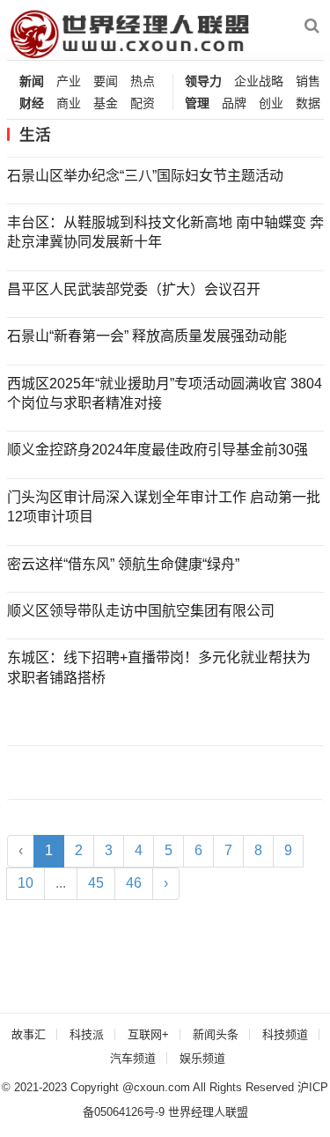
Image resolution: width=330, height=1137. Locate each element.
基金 (105, 103)
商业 (68, 103)
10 (25, 882)
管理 (197, 103)
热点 (142, 81)
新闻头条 (215, 1034)
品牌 (234, 103)
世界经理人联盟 (208, 1112)
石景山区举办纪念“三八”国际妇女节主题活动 (145, 175)
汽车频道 (133, 1058)
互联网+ (148, 1034)
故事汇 (28, 1034)
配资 (142, 103)
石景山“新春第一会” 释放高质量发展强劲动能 (147, 336)
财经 (31, 103)
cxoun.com (162, 1087)
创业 (271, 103)
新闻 (31, 81)
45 (96, 882)
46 (134, 882)
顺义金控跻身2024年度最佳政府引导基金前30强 (157, 449)
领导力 (203, 81)
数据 (308, 103)
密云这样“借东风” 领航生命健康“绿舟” (123, 564)
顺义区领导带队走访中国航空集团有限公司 (141, 610)
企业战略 (258, 81)
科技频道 (285, 1034)
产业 (68, 81)
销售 (308, 81)
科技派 (87, 1034)
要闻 (105, 81)
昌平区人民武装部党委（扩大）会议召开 (133, 289)
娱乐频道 (202, 1058)
